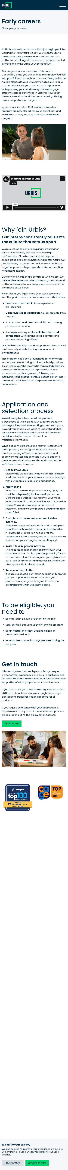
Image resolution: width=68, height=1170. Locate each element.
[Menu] (62, 5)
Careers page (14, 497)
